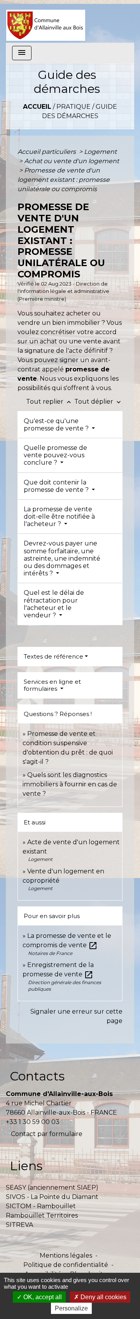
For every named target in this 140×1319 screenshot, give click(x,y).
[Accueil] (45, 21)
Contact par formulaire (46, 1134)
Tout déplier (98, 401)
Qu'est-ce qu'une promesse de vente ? (57, 424)
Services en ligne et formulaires (52, 685)
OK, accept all (42, 1297)
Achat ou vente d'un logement (71, 161)
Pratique (73, 106)
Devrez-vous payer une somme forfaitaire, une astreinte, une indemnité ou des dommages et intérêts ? (62, 558)
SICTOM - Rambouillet (41, 1206)
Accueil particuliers (47, 151)
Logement (100, 151)
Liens (26, 1165)
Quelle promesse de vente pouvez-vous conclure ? (55, 455)
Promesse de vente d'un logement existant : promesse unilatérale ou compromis (64, 180)
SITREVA (19, 1224)
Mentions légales (66, 1255)
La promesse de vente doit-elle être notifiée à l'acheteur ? (59, 516)
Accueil (37, 106)
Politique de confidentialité (65, 1264)
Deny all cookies (102, 1297)
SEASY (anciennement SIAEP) (52, 1187)
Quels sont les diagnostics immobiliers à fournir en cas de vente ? (70, 784)
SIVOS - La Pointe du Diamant (52, 1197)
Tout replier (49, 401)
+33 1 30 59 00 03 (33, 1122)
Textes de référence (53, 656)
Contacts (37, 1076)
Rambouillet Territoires (42, 1215)
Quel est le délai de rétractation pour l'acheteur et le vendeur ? (54, 604)
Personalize (71, 1308)
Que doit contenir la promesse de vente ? (57, 486)
